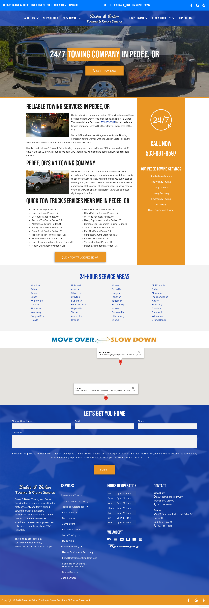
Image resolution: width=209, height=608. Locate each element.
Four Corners (78, 304)
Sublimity (76, 300)
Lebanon (116, 296)
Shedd (115, 319)
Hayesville (76, 308)
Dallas (155, 289)
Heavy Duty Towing (161, 181)
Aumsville (76, 316)
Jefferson (116, 300)
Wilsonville (37, 300)
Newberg (36, 312)
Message (17, 432)
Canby (34, 296)
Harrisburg (117, 304)
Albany (115, 285)
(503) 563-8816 (164, 525)
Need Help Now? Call (118, 5)
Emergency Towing (161, 198)
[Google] (197, 5)
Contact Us (185, 18)
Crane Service (70, 572)
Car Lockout (69, 518)
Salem (34, 289)
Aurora (75, 289)
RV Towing (161, 204)
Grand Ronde (159, 319)
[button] (120, 362)
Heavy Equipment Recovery (77, 552)
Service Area (50, 18)
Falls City (157, 304)
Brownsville (117, 312)
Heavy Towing (136, 18)
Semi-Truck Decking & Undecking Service (74, 565)
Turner (75, 312)
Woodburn (36, 285)
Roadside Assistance (161, 176)
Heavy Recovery (161, 18)
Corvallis (116, 289)
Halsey (115, 308)
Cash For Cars (68, 577)
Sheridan (157, 308)
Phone (141, 421)
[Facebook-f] (191, 5)
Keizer (34, 292)
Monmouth (158, 292)
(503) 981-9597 (141, 5)
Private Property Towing (74, 500)
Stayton (75, 296)
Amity (155, 300)
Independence (160, 296)
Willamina (157, 316)
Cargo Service (161, 187)
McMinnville (158, 285)
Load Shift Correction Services (79, 557)
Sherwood (36, 308)
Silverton (76, 292)
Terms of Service (36, 546)
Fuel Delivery (69, 512)
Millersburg (117, 316)
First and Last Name (22, 421)
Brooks (75, 319)
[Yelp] (203, 5)
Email (78, 421)
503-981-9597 (108, 122)
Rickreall (157, 312)
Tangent (116, 292)
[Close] (138, 352)
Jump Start (68, 523)
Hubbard (76, 285)
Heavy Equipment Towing (161, 210)
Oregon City (37, 316)
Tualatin (35, 304)
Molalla (34, 319)
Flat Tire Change (71, 529)
